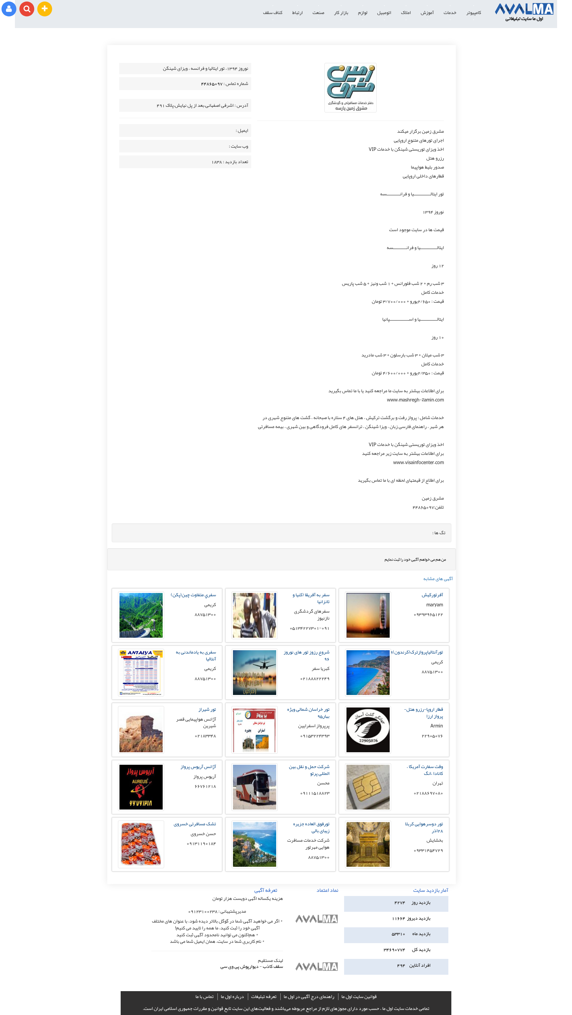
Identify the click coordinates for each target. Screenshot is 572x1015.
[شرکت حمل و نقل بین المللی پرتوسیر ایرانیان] (254, 809)
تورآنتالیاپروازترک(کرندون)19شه (412, 652)
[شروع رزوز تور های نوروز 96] (254, 695)
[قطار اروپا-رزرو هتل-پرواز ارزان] (368, 752)
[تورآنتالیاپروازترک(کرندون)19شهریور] (368, 695)
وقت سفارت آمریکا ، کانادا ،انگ (425, 770)
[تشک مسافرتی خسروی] (141, 867)
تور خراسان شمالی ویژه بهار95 (308, 713)
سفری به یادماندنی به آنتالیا (196, 655)
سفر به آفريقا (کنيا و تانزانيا (311, 598)
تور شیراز (207, 709)
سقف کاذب (273, 966)
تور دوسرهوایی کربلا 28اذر (424, 827)
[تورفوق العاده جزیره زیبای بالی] (254, 867)
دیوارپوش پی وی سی (239, 966)
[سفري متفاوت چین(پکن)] (141, 637)
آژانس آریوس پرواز (198, 766)
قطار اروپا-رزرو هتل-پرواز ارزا (423, 713)
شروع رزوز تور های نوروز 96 (306, 655)
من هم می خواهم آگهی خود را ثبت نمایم (415, 559)
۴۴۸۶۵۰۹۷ (212, 83)
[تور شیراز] (141, 752)
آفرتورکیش (432, 595)
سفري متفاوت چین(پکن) (193, 595)
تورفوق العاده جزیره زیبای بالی (311, 827)
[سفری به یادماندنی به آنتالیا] (141, 695)
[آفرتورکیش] (368, 637)
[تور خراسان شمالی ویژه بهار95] (254, 752)
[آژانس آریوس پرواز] (141, 809)
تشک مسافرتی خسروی (195, 824)
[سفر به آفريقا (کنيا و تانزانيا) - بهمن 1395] (254, 637)
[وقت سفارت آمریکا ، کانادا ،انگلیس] (368, 809)
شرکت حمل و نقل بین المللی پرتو (309, 770)
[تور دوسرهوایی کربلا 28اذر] (368, 867)
